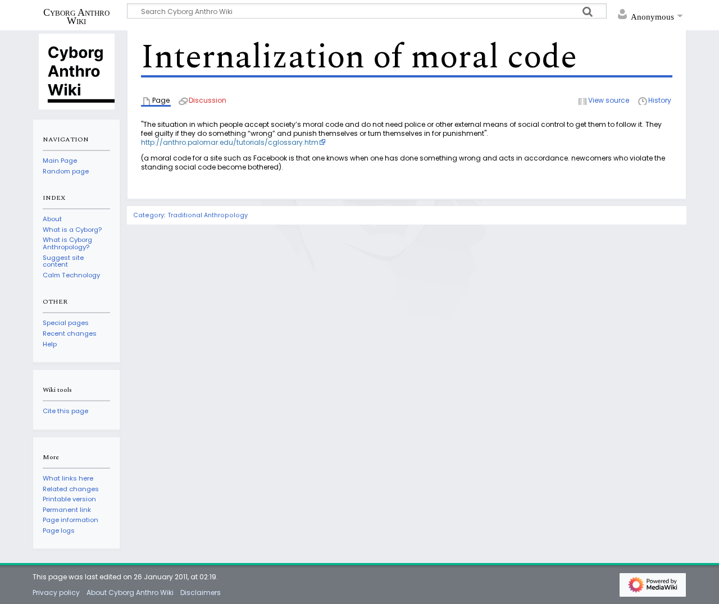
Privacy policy (56, 592)
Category (148, 215)
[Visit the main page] (76, 71)
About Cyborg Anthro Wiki (130, 592)
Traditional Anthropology (208, 215)
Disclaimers (200, 592)
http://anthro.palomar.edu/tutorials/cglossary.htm (229, 142)
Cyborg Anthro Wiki (76, 16)
